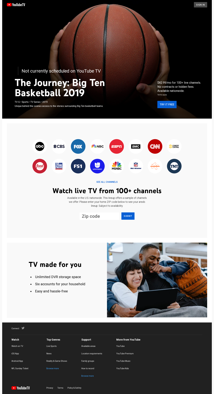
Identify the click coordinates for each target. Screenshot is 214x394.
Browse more (52, 368)
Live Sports (51, 346)
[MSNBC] (116, 166)
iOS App (15, 353)
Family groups (87, 361)
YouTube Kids (122, 368)
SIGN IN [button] (200, 5)
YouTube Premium (125, 353)
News (49, 353)
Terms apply (162, 95)
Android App (17, 361)
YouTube (120, 346)
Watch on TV (17, 346)
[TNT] (174, 166)
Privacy (49, 388)
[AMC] (135, 146)
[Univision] (97, 166)
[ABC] (39, 146)
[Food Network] (39, 166)
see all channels (107, 182)
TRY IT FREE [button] (167, 104)
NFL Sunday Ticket (20, 368)
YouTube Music (123, 361)
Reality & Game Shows (56, 361)
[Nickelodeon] (155, 166)
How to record (87, 368)
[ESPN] (116, 146)
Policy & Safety (74, 388)
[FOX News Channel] (59, 166)
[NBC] (97, 146)
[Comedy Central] (174, 146)
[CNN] (155, 146)
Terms (60, 388)
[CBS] (59, 146)
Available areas (88, 346)
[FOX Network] (78, 146)
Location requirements (91, 353)
